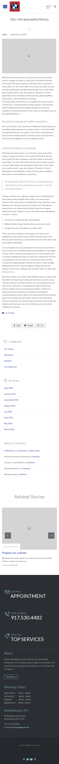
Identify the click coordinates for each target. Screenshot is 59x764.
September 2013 (11, 400)
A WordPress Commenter (15, 450)
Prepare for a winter (14, 552)
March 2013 (9, 429)
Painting (7, 361)
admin (4, 34)
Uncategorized (10, 367)
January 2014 (10, 394)
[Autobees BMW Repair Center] (28, 6)
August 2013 (9, 406)
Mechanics (8, 355)
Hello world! (34, 450)
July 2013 (8, 411)
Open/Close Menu (5, 6)
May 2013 (8, 423)
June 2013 (8, 417)
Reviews (36, 456)
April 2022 (8, 388)
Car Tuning (9, 313)
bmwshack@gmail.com (19, 727)
